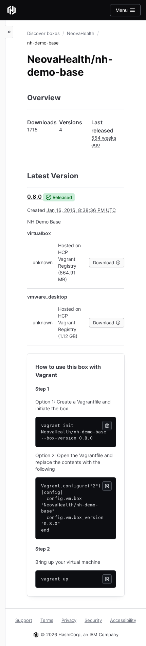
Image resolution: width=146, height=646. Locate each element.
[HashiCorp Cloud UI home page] (11, 10)
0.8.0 (34, 196)
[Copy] (107, 425)
